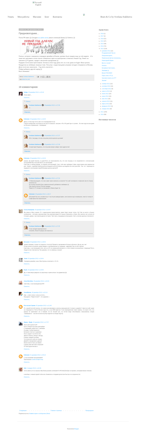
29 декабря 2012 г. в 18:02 (38, 242)
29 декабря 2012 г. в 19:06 (36, 270)
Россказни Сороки (29, 305)
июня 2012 (105, 96)
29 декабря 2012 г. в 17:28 (52, 144)
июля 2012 (105, 93)
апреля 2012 (106, 101)
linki (25, 368)
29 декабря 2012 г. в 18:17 (43, 194)
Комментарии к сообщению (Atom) (39, 413)
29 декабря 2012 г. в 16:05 (38, 119)
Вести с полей (106, 63)
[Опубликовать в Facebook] (47, 77)
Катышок (26, 242)
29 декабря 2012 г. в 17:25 (52, 226)
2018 (102, 33)
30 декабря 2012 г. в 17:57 (41, 322)
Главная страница (56, 410)
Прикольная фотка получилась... (112, 58)
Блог (47, 17)
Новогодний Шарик (107, 60)
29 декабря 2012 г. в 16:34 (38, 158)
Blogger (76, 429)
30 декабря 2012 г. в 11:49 (44, 305)
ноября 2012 (106, 83)
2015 (102, 41)
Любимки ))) (105, 70)
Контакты (57, 17)
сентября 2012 (106, 88)
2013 (102, 46)
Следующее (23, 410)
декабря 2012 (106, 51)
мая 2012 (105, 98)
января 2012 (106, 109)
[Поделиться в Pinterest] (49, 77)
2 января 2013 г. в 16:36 (34, 368)
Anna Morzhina (28, 281)
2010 (102, 114)
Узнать (11, 17)
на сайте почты (43, 37)
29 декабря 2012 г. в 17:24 (52, 178)
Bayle (25, 270)
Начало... (104, 65)
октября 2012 (106, 86)
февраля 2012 (106, 106)
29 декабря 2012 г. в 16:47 (43, 209)
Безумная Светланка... (109, 68)
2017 (102, 36)
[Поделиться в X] (45, 77)
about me (24, 79)
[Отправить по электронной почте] (41, 77)
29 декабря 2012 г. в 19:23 (41, 281)
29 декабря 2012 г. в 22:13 (39, 292)
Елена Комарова (29, 209)
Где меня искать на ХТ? (109, 78)
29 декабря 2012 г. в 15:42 (36, 92)
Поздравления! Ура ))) (108, 53)
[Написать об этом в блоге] (43, 77)
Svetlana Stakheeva (35, 105)
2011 (102, 112)
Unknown (26, 119)
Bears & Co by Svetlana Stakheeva (116, 17)
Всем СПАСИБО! (107, 73)
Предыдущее (90, 410)
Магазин (37, 17)
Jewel (25, 258)
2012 (102, 48)
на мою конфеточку (37, 359)
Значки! (104, 80)
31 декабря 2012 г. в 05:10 (38, 355)
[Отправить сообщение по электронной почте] (37, 76)
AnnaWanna (27, 292)
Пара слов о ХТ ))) (107, 75)
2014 (102, 43)
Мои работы (23, 17)
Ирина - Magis (28, 322)
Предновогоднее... (107, 55)
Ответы (28, 101)
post (29, 79)
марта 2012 (105, 103)
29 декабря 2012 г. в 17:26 (52, 105)
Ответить (26, 97)
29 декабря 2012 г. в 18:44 (36, 258)
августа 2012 (106, 91)
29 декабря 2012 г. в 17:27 (52, 135)
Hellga (26, 92)
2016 (102, 38)
